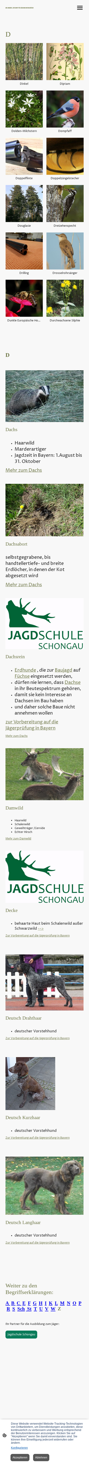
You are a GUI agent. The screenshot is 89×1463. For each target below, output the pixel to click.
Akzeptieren (20, 1457)
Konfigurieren (19, 1447)
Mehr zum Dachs (16, 736)
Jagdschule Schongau (21, 1334)
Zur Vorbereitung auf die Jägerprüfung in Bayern (37, 936)
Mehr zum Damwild (18, 839)
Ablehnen (41, 1457)
